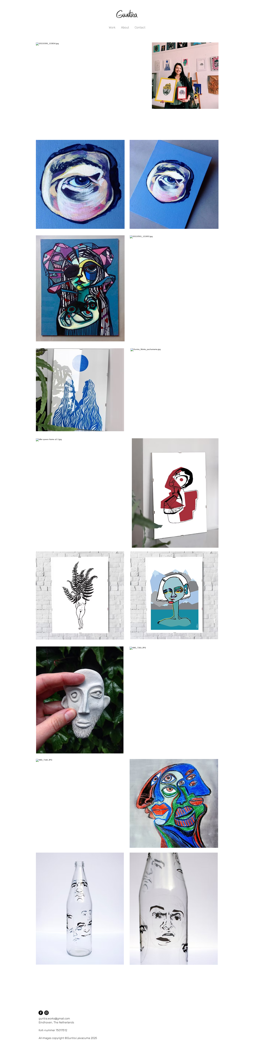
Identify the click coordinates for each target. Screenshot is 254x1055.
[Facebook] (40, 1013)
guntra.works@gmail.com (54, 1018)
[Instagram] (46, 1013)
